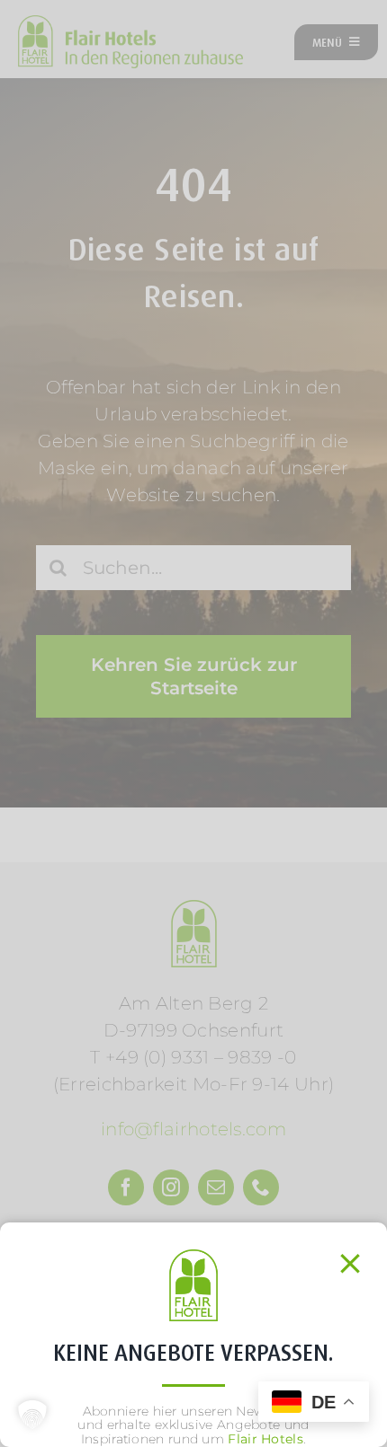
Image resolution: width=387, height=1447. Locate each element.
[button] (32, 1414)
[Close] (350, 1263)
